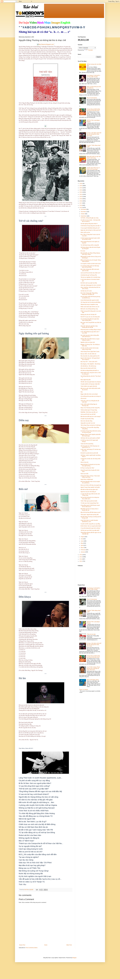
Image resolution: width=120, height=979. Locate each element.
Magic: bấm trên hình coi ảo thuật (89, 394)
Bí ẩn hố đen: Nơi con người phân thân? (91, 526)
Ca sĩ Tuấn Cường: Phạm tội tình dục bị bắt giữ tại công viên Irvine (93, 668)
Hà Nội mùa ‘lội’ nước (86, 291)
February (83, 549)
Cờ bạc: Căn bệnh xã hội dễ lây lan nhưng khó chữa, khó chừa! (94, 134)
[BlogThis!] (41, 890)
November (83, 211)
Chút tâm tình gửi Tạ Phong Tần (89, 275)
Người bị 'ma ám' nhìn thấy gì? (88, 491)
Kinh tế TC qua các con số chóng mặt (90, 316)
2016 (81, 205)
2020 (81, 196)
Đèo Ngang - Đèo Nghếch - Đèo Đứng (90, 364)
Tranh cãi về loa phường (87, 443)
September (84, 216)
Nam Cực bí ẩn (84, 473)
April (82, 545)
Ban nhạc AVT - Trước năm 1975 (89, 361)
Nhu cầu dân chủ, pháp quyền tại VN (90, 356)
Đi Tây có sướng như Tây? (87, 468)
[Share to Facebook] (45, 890)
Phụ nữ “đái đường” (92, 98)
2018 (81, 201)
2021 (81, 194)
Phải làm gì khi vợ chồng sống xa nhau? (91, 329)
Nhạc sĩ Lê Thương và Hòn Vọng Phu (90, 407)
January (83, 552)
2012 (81, 559)
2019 (81, 198)
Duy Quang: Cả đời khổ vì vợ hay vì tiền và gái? (93, 76)
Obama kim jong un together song (89, 304)
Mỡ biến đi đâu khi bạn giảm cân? (89, 489)
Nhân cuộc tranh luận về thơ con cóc (90, 306)
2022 (81, 192)
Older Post (69, 945)
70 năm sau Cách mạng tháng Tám (90, 503)
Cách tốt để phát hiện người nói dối (90, 300)
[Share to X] (43, 890)
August (83, 536)
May (82, 543)
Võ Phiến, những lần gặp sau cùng (89, 218)
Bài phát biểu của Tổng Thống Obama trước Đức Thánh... (90, 253)
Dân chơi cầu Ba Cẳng (86, 421)
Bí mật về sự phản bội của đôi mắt (89, 453)
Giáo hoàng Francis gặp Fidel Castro (90, 351)
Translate (90, 50)
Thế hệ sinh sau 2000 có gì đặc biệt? (90, 530)
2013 (81, 557)
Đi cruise (83, 251)
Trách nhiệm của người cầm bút (89, 386)
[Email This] (40, 890)
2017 (81, 203)
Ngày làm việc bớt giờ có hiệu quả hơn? (91, 230)
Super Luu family (83, 689)
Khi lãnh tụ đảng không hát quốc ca (90, 370)
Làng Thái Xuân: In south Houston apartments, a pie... (89, 521)
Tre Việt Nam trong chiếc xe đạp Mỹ (90, 245)
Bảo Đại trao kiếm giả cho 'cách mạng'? (91, 416)
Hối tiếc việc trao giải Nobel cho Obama (91, 382)
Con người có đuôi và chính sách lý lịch (91, 263)
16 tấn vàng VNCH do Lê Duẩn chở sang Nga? (93, 168)
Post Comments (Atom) (31, 947)
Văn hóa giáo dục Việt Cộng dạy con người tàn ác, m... (90, 446)
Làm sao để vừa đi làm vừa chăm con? (90, 273)
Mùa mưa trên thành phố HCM (88, 368)
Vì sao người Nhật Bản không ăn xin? (90, 228)
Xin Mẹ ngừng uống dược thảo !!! (89, 223)
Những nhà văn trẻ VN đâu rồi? (89, 314)
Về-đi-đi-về (83, 398)
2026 (81, 183)
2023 (81, 190)
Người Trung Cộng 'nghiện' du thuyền (90, 487)
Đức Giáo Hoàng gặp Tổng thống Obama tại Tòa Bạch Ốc (89, 293)
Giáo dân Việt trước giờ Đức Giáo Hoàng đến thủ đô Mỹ (89, 326)
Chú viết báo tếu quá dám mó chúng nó (91, 396)
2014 (81, 554)
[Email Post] (36, 889)
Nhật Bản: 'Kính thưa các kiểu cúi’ (89, 412)
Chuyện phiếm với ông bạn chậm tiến (90, 384)
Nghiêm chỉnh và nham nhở (88, 342)
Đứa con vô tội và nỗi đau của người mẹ (91, 485)
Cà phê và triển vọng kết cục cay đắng (90, 524)
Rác (82, 392)
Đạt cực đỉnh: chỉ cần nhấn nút (88, 353)
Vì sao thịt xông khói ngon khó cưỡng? (90, 528)
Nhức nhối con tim (85, 232)
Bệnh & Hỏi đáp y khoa (93, 679)
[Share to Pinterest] (47, 890)
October (83, 213)
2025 (81, 185)
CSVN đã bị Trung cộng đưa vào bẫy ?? (91, 225)
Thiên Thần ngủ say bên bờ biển (89, 501)
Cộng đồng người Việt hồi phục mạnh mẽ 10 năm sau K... (90, 506)
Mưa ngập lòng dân (86, 379)
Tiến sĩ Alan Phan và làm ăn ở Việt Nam (91, 425)
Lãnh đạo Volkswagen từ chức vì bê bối (91, 285)
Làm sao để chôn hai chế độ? (88, 414)
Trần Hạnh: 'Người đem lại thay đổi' (90, 514)
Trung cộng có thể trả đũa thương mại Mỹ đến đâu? (93, 109)
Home (45, 945)
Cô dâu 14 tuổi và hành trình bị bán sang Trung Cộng (90, 348)
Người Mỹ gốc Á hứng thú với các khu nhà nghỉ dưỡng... (90, 465)
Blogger (74, 957)
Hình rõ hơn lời (84, 462)
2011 (81, 561)
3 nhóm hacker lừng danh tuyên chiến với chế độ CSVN (90, 238)
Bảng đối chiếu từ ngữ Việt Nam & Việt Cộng (93, 157)
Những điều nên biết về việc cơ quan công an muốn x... (90, 339)
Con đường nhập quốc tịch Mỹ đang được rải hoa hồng (90, 266)
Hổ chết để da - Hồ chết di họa (88, 366)
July (82, 538)
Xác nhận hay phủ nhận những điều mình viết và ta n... (90, 336)
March (82, 547)
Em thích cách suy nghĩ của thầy (89, 283)
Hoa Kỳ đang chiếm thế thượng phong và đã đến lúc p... (90, 297)
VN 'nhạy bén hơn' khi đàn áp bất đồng (90, 302)
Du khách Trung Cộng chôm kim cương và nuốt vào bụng (91, 431)
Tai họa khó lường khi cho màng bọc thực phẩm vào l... (90, 498)
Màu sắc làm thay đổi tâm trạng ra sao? (91, 512)
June (82, 541)
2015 (81, 207)
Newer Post (22, 945)
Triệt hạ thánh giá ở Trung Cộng (89, 410)
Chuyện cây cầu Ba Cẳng (87, 418)
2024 (81, 187)
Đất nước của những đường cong (89, 309)
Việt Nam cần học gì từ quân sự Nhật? (90, 438)
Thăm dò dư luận (91, 634)
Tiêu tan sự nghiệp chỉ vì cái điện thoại (90, 277)
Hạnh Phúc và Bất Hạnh (87, 479)
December (83, 209)
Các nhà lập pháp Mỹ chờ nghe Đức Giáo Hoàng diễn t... (90, 319)
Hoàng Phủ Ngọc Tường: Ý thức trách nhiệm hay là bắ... (90, 476)
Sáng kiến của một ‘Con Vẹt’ (88, 423)
